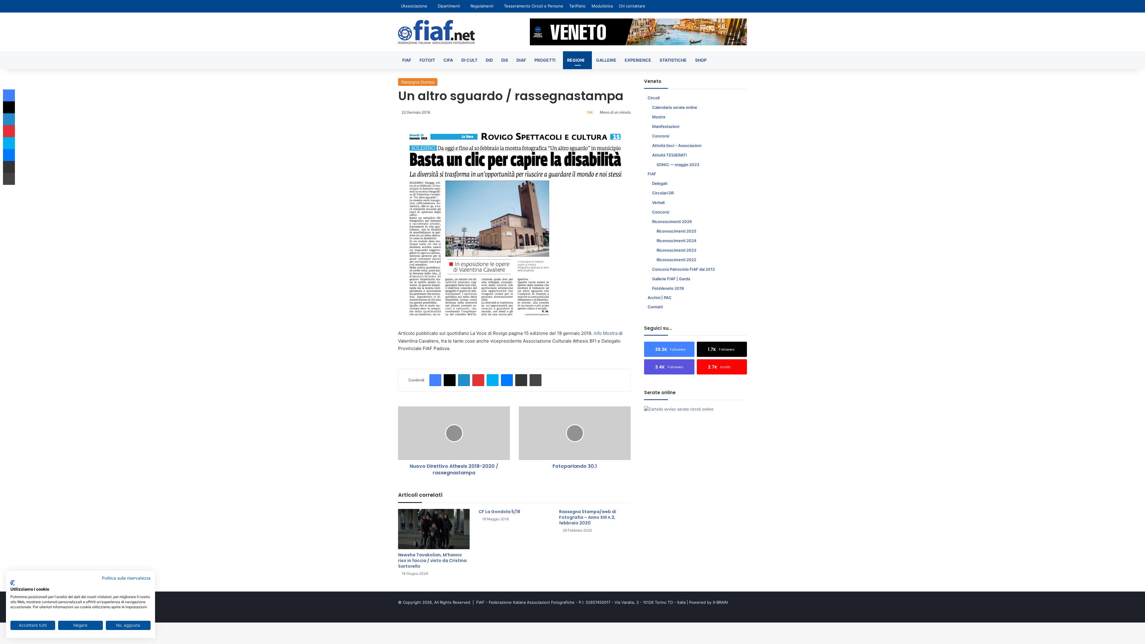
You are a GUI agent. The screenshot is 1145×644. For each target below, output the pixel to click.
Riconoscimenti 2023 (676, 250)
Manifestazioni (665, 126)
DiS (504, 60)
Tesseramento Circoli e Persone (533, 6)
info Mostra (606, 333)
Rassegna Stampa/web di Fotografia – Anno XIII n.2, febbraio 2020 (587, 517)
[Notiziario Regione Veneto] (436, 32)
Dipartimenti (449, 6)
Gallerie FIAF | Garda (671, 278)
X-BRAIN (720, 602)
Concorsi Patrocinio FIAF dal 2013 (683, 269)
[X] (450, 380)
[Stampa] (535, 380)
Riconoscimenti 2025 (676, 231)
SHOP (701, 60)
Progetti (545, 60)
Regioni (575, 60)
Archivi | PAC (659, 297)
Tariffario (577, 6)
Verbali (658, 202)
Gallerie (606, 60)
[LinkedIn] (464, 380)
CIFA (448, 60)
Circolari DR (663, 193)
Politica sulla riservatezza (126, 578)
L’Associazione (414, 6)
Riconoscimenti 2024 (677, 240)
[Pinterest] (478, 380)
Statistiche (673, 60)
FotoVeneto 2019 (668, 288)
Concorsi (660, 136)
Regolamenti (482, 6)
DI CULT (469, 60)
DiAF (521, 60)
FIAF (406, 60)
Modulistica (602, 6)
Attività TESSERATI (669, 155)
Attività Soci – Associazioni (676, 145)
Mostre (659, 116)
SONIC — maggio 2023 (678, 164)
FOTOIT (427, 60)
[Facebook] (435, 380)
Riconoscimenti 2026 (672, 221)
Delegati (659, 183)
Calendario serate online (674, 107)
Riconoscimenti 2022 (676, 259)
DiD (489, 60)
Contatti (655, 306)
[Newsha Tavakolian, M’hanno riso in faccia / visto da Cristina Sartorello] (434, 529)
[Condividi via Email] (521, 380)
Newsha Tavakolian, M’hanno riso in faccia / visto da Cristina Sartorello (432, 560)
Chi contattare (632, 6)
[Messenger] (507, 380)
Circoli (654, 97)
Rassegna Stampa (417, 82)
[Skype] (493, 380)
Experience (638, 60)
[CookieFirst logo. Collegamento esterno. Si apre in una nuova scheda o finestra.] (12, 583)
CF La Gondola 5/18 (499, 512)
